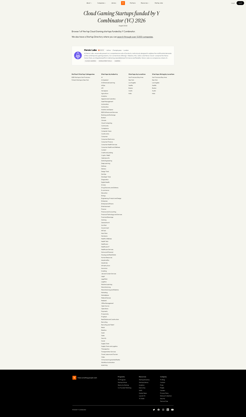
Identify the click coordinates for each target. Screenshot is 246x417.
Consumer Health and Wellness (110, 147)
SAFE (140, 390)
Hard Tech (104, 233)
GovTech (104, 225)
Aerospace (104, 91)
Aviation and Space (107, 109)
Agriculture (104, 93)
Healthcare (104, 244)
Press (161, 385)
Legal (103, 276)
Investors (141, 385)
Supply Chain (105, 343)
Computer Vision (106, 131)
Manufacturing (106, 287)
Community (104, 126)
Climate (103, 120)
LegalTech (104, 279)
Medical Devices (106, 298)
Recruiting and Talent (107, 325)
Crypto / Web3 (105, 155)
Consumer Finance (107, 142)
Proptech (104, 317)
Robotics (103, 330)
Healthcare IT (105, 247)
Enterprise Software (107, 204)
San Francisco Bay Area (136, 77)
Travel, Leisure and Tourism (109, 354)
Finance (103, 209)
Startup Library (143, 382)
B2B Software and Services (109, 112)
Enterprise (104, 201)
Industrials (104, 263)
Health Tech (104, 241)
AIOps (103, 85)
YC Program (122, 380)
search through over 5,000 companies (135, 36)
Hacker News (143, 393)
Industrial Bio (105, 260)
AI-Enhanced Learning (108, 83)
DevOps (103, 174)
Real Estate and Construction (110, 319)
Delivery (103, 169)
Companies (101, 3)
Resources (144, 3)
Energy (103, 196)
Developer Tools (106, 177)
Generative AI (105, 222)
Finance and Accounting (108, 212)
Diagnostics (104, 179)
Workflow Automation (108, 362)
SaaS (103, 333)
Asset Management (107, 101)
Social (103, 341)
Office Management (107, 303)
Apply (240, 3)
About (88, 3)
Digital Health (105, 182)
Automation (105, 104)
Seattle (131, 85)
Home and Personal (107, 252)
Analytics (104, 96)
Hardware (104, 236)
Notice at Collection (166, 396)
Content (103, 150)
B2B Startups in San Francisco (81, 77)
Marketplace (105, 295)
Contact (162, 382)
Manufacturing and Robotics (110, 290)
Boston (131, 88)
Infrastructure (105, 265)
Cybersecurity (105, 158)
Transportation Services (108, 352)
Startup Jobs (159, 3)
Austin (130, 91)
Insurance (104, 268)
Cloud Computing (106, 123)
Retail (103, 327)
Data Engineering (106, 161)
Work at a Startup (123, 385)
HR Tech (103, 231)
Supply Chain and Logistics (109, 346)
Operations (104, 309)
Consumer (104, 136)
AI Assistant (104, 80)
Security (103, 338)
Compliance (105, 128)
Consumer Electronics (107, 139)
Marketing (104, 292)
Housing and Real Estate (108, 255)
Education (104, 193)
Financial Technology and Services (111, 214)
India (130, 93)
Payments (104, 311)
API (102, 88)
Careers (162, 390)
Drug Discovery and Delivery (109, 187)
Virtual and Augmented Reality (110, 360)
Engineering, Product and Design (111, 198)
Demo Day (142, 388)
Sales (102, 335)
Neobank (104, 300)
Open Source (105, 306)
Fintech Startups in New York (80, 80)
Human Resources (106, 257)
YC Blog (162, 380)
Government (105, 228)
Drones (103, 185)
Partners (133, 3)
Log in (233, 3)
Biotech (103, 118)
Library (113, 3)
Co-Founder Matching (124, 388)
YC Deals (141, 398)
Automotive (104, 107)
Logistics (103, 282)
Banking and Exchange (108, 115)
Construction (105, 134)
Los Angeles (132, 83)
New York (131, 80)
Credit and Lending (107, 153)
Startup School (122, 382)
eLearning (104, 365)
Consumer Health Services (109, 144)
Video (103, 357)
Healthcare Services (107, 249)
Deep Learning (105, 163)
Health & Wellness (106, 239)
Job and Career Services (108, 274)
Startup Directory (144, 380)
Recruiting (104, 322)
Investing (104, 271)
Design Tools (105, 171)
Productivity (105, 314)
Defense (103, 166)
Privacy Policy (164, 393)
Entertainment (105, 206)
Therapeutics (105, 349)
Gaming (103, 220)
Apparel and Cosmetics (108, 99)
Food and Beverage (107, 217)
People (162, 388)
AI (102, 77)
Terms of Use (164, 401)
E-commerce (105, 190)
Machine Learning (106, 284)
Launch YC (142, 396)
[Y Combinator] (123, 3)
